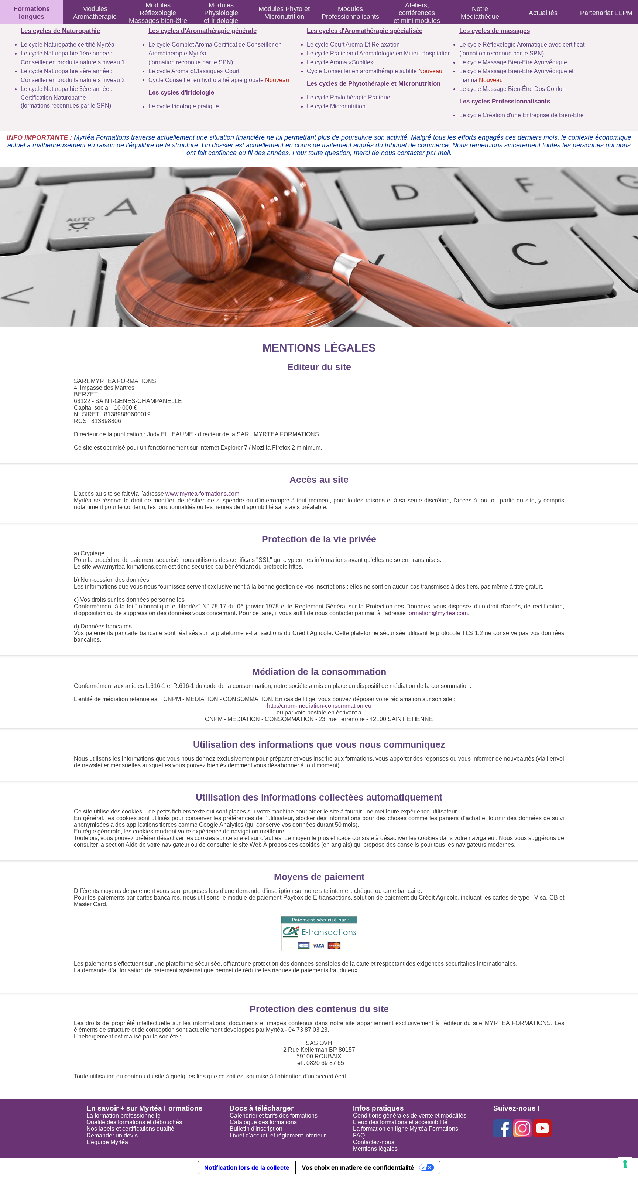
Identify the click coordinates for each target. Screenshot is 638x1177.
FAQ (359, 1135)
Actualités (543, 13)
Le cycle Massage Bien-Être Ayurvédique (513, 62)
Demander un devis (112, 1135)
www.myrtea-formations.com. (203, 494)
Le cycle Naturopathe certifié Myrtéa (67, 44)
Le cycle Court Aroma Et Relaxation (353, 44)
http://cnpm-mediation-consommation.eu (319, 706)
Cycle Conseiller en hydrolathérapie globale (218, 80)
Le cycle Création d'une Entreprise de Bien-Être (521, 115)
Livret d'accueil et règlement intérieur (278, 1135)
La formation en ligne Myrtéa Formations (405, 1129)
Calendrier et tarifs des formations (274, 1115)
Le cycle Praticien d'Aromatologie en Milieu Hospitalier (378, 53)
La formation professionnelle (123, 1115)
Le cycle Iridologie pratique (183, 106)
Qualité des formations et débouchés (134, 1122)
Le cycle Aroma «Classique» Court (193, 71)
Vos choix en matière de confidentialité (358, 1167)
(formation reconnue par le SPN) (190, 62)
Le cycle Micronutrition (336, 106)
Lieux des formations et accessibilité (400, 1122)
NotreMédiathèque (480, 12)
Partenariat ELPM (606, 13)
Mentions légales (375, 1149)
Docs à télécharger (262, 1108)
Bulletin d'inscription (256, 1129)
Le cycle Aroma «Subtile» (340, 62)
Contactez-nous (373, 1142)
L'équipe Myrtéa (107, 1142)
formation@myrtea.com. (438, 613)
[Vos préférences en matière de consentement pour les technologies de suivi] (625, 1164)
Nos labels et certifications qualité (130, 1129)
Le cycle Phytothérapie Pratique (348, 97)
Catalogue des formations (263, 1122)
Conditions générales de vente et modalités (409, 1115)
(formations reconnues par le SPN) (66, 105)
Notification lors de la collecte (246, 1167)
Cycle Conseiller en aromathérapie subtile (374, 71)
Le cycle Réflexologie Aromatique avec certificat (521, 44)
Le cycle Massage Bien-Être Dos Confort (512, 89)
